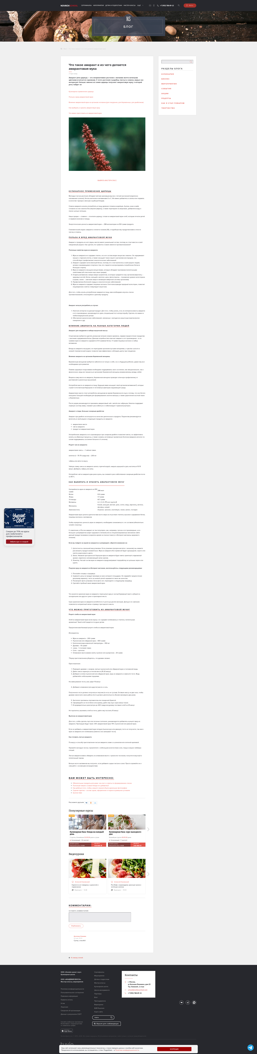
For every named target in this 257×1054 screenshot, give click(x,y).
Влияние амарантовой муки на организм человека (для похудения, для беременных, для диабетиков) (106, 102)
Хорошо (174, 1049)
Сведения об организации (70, 1011)
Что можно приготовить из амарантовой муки (85, 113)
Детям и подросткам (113, 5)
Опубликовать (76, 926)
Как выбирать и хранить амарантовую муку (84, 108)
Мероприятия (98, 5)
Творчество (168, 108)
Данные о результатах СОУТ (71, 1014)
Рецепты (166, 98)
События (166, 89)
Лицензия (64, 1007)
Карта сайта (98, 1012)
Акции (165, 94)
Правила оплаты (67, 1000)
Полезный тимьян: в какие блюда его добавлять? (91, 786)
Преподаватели (100, 1001)
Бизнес (165, 79)
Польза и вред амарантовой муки (81, 97)
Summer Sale (77, 793)
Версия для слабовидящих (107, 1024)
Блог (65, 49)
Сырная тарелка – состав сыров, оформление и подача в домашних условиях (101, 790)
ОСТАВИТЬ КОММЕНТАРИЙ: (79, 911)
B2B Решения (99, 1008)
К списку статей (77, 958)
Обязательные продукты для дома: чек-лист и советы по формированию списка (102, 783)
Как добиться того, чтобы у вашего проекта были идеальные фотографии (100, 788)
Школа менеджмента (102, 990)
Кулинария (167, 74)
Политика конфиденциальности (72, 989)
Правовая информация (69, 996)
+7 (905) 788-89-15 (167, 5)
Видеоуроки (98, 1005)
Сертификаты (86, 5)
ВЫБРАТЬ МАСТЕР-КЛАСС (107, 180)
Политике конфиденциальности (127, 1050)
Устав (63, 1003)
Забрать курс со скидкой (19, 542)
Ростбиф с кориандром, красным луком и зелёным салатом (126, 886)
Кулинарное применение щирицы (81, 92)
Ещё (139, 5)
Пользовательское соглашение (72, 993)
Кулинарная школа (101, 987)
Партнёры (97, 994)
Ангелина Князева (80, 936)
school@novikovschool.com (137, 990)
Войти (191, 5)
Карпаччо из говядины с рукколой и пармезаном (85, 886)
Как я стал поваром (173, 103)
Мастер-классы (130, 5)
